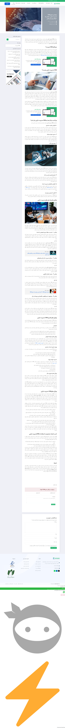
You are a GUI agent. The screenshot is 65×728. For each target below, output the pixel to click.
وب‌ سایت (55, 541)
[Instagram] (9, 1)
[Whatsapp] (5, 1)
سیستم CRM (27, 187)
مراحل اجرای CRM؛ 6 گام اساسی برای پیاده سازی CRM (39, 292)
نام (56, 534)
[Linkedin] (7, 1)
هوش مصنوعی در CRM (39, 343)
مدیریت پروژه (55, 363)
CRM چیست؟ (17, 45)
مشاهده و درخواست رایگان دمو (35, 64)
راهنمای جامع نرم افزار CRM (45, 55)
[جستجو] (7, 39)
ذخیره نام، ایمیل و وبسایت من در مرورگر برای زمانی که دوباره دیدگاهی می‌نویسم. (43, 545)
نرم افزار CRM (51, 24)
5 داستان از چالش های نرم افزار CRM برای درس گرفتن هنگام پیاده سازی (38, 254)
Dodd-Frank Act (50, 187)
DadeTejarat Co (57, 583)
